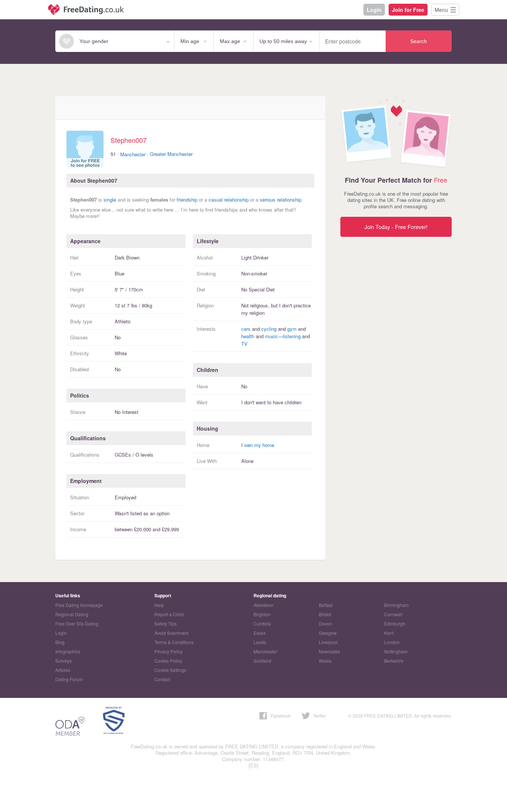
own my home (259, 444)
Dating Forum (69, 679)
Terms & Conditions (174, 642)
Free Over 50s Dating (76, 623)
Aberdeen (264, 605)
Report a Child (169, 614)
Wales (325, 660)
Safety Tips (165, 623)
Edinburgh (394, 623)
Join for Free (408, 9)
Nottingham (396, 651)
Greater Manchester (171, 153)
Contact (162, 679)
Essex (260, 633)
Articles (62, 670)
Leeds (260, 642)
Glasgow (328, 633)
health (247, 336)
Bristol (325, 614)
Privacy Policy (168, 651)
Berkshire (393, 660)
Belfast (326, 605)
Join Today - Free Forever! (396, 227)
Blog (60, 642)
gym (292, 328)
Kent (388, 633)
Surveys (63, 660)
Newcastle (329, 651)
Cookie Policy (168, 660)
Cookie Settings (170, 670)
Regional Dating (71, 614)
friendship (187, 199)
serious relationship (280, 199)
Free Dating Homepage (79, 605)
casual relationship (229, 199)
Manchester (132, 154)
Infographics (67, 651)
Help (159, 605)
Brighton (262, 614)
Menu (441, 9)
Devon (325, 623)
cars (246, 328)
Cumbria (262, 623)
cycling (269, 328)
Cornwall (393, 614)
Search (418, 41)
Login (374, 9)
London (392, 642)
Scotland (262, 660)
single (110, 199)
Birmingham (396, 605)
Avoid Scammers (171, 633)
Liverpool (328, 642)
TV (244, 343)
